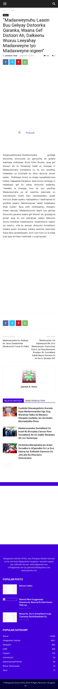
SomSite (30, 685)
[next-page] (9, 465)
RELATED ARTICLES (13, 401)
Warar (12, 10)
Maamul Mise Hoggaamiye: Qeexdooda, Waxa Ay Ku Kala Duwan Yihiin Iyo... (35, 602)
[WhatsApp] (25, 62)
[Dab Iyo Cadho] (10, 589)
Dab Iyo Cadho (25, 586)
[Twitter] (12, 62)
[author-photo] (29, 382)
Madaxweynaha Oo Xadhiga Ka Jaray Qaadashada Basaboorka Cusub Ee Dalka (16, 343)
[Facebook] (5, 62)
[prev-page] (4, 465)
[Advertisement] (29, 98)
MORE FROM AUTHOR (35, 401)
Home (5, 10)
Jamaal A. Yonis (11, 56)
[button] (4, 4)
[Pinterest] (18, 62)
